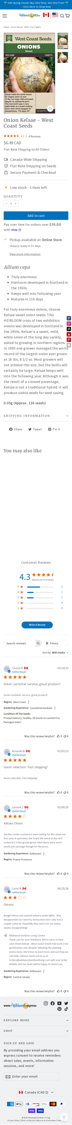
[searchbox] (19, 643)
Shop (8, 1030)
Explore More (17, 1020)
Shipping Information (27, 416)
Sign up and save (19, 1043)
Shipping (24, 149)
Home (6, 27)
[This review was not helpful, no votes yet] (65, 736)
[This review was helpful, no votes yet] (58, 736)
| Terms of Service (27, 1120)
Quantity (13, 196)
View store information (25, 254)
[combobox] (55, 653)
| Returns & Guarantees (45, 1120)
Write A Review (37, 625)
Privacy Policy (14, 1120)
